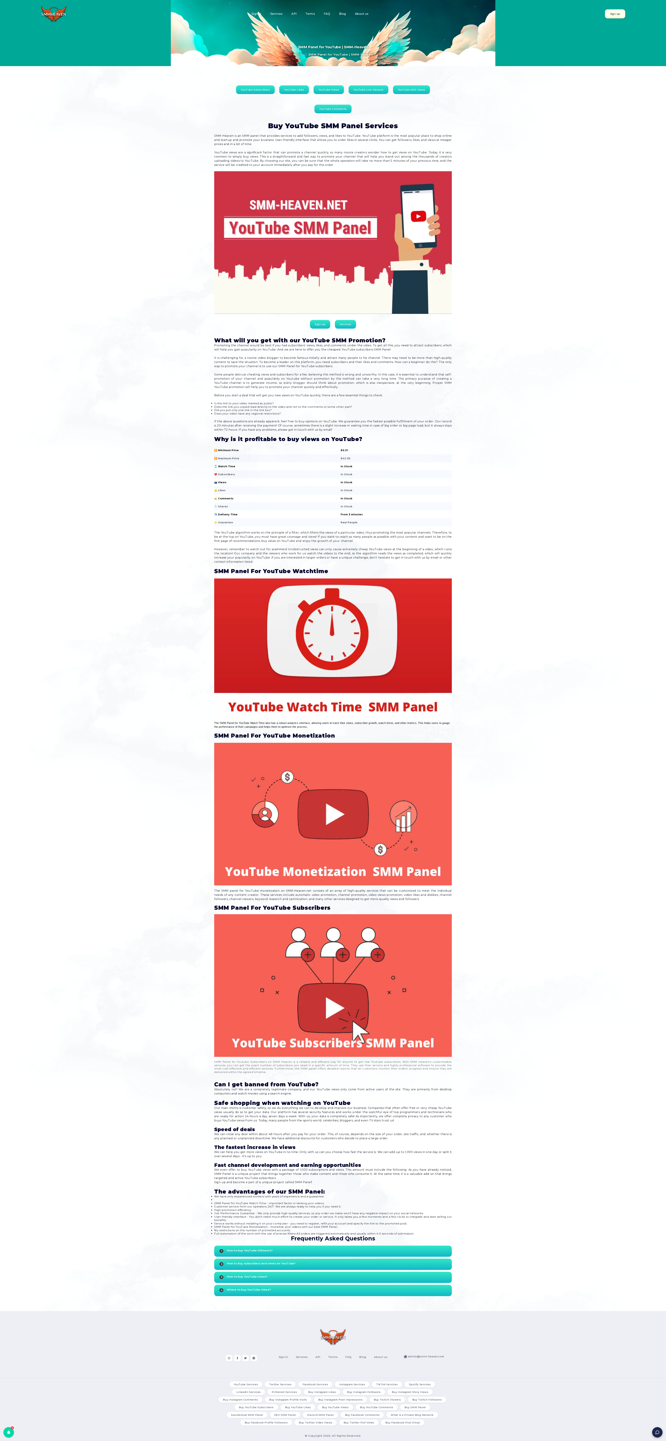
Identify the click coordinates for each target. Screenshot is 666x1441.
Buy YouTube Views (335, 1407)
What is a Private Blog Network (412, 1415)
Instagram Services (352, 1384)
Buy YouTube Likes (298, 1407)
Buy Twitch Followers (427, 1399)
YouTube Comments (333, 109)
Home (298, 54)
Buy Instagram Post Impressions (340, 1399)
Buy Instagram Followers (364, 1392)
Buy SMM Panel (415, 1407)
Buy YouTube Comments (376, 1407)
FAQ (327, 13)
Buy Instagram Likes (322, 1392)
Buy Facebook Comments (362, 1415)
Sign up (615, 13)
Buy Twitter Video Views (315, 1422)
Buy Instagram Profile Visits (288, 1399)
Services (276, 13)
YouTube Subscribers (255, 89)
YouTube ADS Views (411, 89)
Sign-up (320, 324)
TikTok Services (387, 1384)
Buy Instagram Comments (240, 1399)
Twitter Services (280, 1384)
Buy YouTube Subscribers (256, 1407)
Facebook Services (315, 1384)
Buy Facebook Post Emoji (402, 1422)
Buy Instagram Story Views (410, 1392)
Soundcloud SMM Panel (247, 1415)
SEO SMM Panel (285, 1415)
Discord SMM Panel (320, 1415)
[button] (8, 1432)
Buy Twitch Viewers (387, 1399)
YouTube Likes (294, 89)
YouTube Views (328, 89)
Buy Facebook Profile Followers (266, 1422)
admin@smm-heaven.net (426, 1356)
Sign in (256, 13)
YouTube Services (246, 1384)
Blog (342, 13)
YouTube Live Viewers (368, 89)
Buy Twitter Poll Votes (359, 1422)
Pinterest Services (284, 1392)
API (294, 13)
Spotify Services (420, 1384)
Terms (310, 13)
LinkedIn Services (248, 1392)
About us (362, 13)
